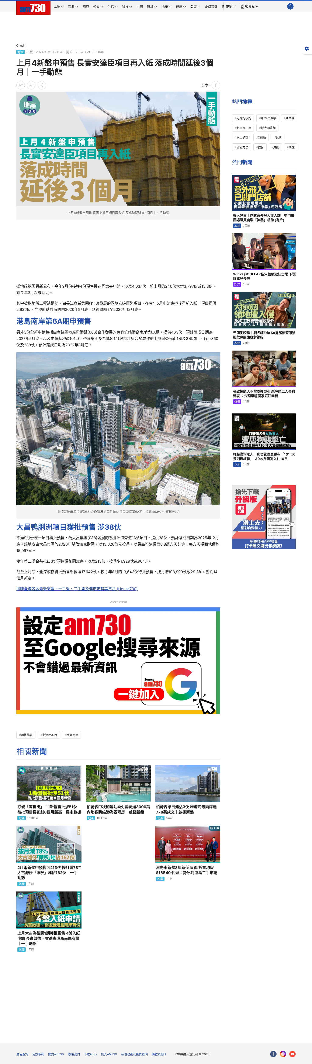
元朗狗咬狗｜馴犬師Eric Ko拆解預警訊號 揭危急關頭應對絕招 (264, 335)
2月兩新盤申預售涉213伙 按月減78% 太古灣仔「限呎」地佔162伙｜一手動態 (49, 872)
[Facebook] (273, 1054)
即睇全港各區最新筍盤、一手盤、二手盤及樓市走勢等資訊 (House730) (77, 589)
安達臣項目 (49, 735)
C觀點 (262, 137)
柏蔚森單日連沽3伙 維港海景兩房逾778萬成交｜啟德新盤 (186, 809)
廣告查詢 (22, 1054)
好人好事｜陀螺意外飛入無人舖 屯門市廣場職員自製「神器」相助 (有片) (263, 217)
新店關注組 (268, 128)
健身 (261, 147)
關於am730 (56, 1054)
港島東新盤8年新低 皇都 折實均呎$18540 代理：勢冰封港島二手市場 (186, 870)
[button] (231, 6)
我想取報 (38, 1054)
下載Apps (90, 1054)
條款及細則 (159, 1054)
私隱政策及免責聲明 (134, 1054)
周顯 (292, 147)
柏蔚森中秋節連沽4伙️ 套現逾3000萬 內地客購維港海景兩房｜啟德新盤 (118, 809)
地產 (21, 52)
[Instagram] (283, 1054)
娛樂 (237, 284)
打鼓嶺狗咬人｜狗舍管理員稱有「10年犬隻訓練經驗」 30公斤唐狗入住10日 (264, 456)
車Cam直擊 (268, 118)
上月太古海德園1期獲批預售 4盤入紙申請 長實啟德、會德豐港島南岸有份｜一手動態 (48, 938)
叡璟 (278, 137)
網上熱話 (242, 137)
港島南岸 (72, 735)
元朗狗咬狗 (243, 118)
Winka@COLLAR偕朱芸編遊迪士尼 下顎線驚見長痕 (264, 276)
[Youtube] (292, 1054)
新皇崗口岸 (243, 128)
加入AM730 (109, 1054)
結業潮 (289, 118)
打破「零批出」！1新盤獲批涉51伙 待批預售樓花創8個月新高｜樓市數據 (49, 809)
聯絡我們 (74, 1054)
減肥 (276, 147)
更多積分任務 (178, 1037)
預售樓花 (27, 735)
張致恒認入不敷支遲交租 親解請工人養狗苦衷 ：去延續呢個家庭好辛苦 (264, 393)
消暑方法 (242, 147)
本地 (237, 226)
